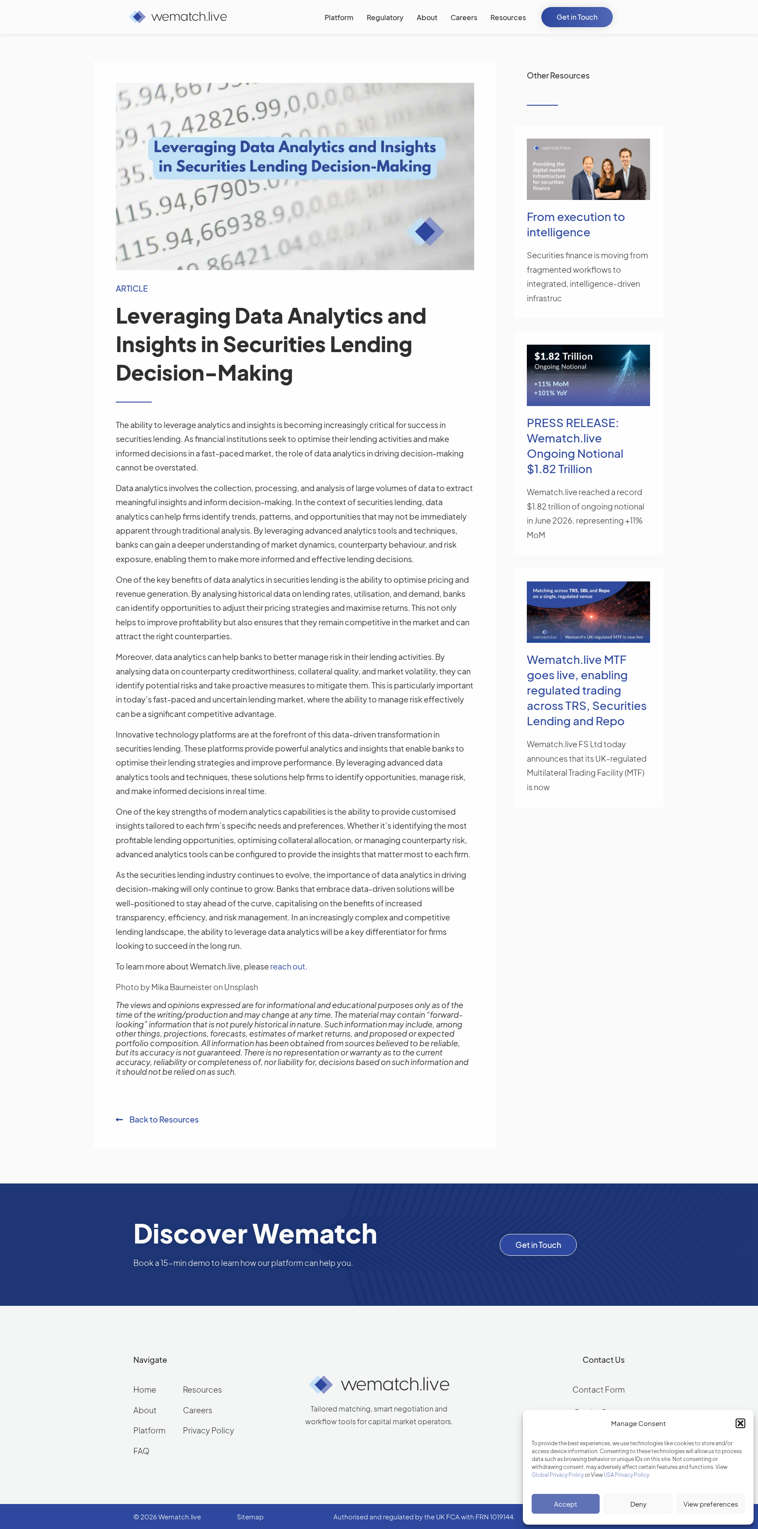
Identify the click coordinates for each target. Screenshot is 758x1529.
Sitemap (250, 1516)
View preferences (710, 1504)
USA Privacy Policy (626, 1475)
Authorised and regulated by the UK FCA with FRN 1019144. (424, 1516)
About (145, 1410)
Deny (638, 1504)
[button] (740, 1423)
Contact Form (598, 1389)
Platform (149, 1430)
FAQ (141, 1451)
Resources (202, 1389)
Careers (197, 1410)
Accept (565, 1504)
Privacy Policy (208, 1430)
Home (144, 1389)
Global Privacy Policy (558, 1475)
